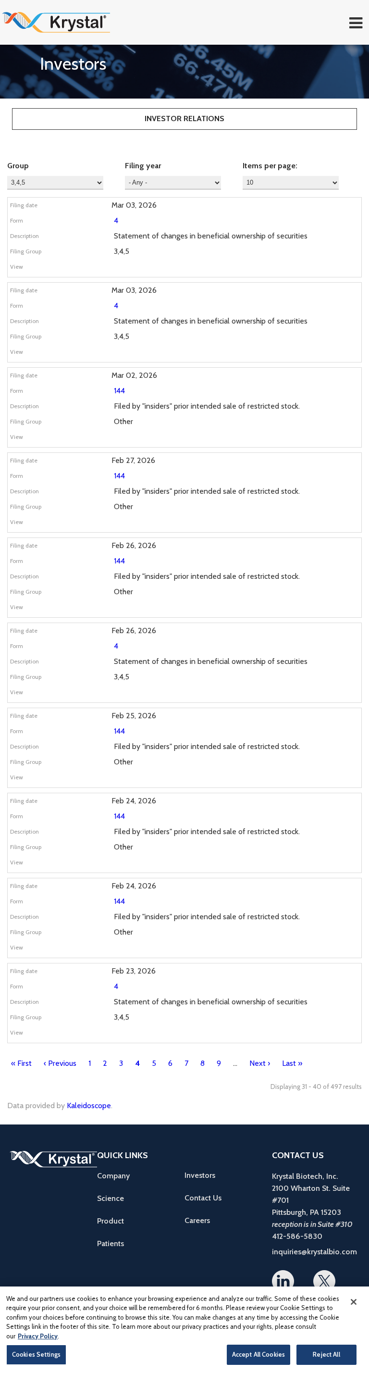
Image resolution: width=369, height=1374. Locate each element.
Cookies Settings (36, 1354)
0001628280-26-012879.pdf (129, 524)
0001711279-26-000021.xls (151, 694)
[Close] (353, 1301)
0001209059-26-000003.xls (151, 1035)
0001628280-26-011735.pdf (129, 779)
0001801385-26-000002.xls (151, 354)
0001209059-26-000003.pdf (129, 1035)
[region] (184, 1330)
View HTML (119, 269)
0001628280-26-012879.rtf (140, 524)
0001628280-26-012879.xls (151, 524)
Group (18, 165)
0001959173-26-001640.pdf (129, 439)
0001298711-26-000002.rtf (140, 269)
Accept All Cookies (258, 1354)
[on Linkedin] (283, 1281)
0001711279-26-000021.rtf (140, 694)
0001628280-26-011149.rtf (140, 865)
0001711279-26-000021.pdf (129, 694)
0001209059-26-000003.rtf (140, 1035)
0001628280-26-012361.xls (151, 609)
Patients (110, 1243)
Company (113, 1175)
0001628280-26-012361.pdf (129, 609)
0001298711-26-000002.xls (151, 269)
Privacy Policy (38, 1336)
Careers (197, 1220)
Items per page (269, 165)
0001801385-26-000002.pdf (129, 354)
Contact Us (202, 1197)
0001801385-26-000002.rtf (140, 354)
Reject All (326, 1354)
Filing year (143, 165)
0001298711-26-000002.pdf (129, 269)
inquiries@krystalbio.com (314, 1251)
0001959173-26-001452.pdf (129, 950)
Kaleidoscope (89, 1105)
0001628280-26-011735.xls (151, 779)
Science (110, 1198)
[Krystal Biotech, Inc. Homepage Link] (73, 22)
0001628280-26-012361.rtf (140, 609)
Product (110, 1220)
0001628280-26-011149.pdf (129, 865)
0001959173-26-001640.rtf (140, 439)
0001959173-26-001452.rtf (140, 950)
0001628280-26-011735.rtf (140, 779)
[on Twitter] (324, 1281)
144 (119, 390)
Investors (199, 1175)
